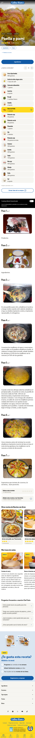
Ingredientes (5, 48)
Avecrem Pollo (11, 109)
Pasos (13, 48)
